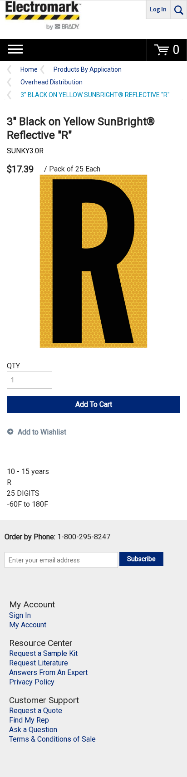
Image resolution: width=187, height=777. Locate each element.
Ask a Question (33, 729)
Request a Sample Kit (43, 653)
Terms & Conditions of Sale (52, 739)
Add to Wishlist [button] (42, 432)
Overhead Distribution (51, 82)
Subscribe (141, 558)
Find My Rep (29, 720)
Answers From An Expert (48, 672)
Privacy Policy (31, 682)
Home (29, 69)
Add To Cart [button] (93, 404)
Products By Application (88, 69)
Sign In (20, 615)
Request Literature (38, 663)
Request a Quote (35, 710)
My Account (27, 625)
